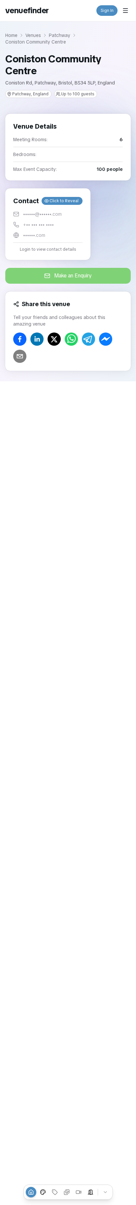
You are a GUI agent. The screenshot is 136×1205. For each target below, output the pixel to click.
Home (11, 35)
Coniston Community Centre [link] (35, 42)
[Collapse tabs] (105, 1192)
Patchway (59, 35)
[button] (47, 224)
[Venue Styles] (43, 1192)
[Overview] (31, 1192)
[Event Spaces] (90, 1192)
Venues (33, 35)
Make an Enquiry (73, 275)
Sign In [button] (107, 10)
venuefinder (27, 10)
